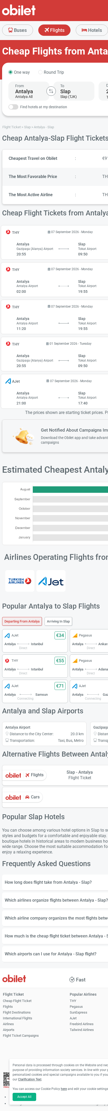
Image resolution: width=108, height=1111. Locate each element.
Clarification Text (29, 1079)
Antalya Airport (17, 727)
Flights (56, 30)
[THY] (19, 581)
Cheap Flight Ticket (17, 1001)
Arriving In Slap (58, 621)
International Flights (17, 1018)
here (64, 1089)
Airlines (8, 1024)
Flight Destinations (17, 1012)
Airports (8, 1030)
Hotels (94, 30)
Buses (20, 30)
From (19, 86)
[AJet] (51, 581)
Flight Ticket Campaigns (21, 1036)
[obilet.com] (31, 14)
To (62, 86)
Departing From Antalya (22, 621)
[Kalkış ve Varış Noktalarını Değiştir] (51, 91)
